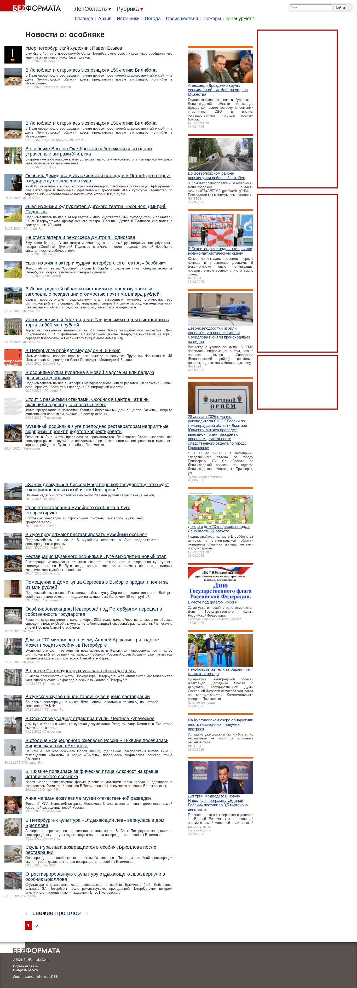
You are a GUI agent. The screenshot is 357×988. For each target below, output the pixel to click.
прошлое (68, 912)
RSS (54, 977)
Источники (128, 18)
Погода (153, 18)
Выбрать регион (25, 970)
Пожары (212, 18)
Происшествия (182, 18)
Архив (105, 18)
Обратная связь (25, 966)
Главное (84, 18)
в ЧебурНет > (241, 18)
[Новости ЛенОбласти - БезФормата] (31, 6)
